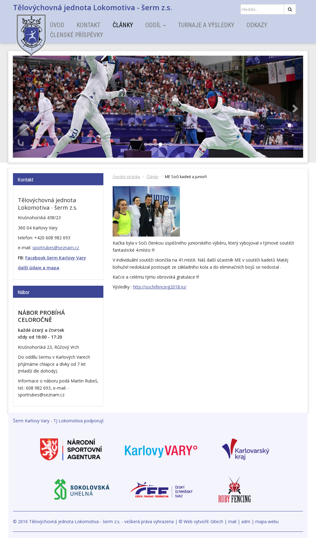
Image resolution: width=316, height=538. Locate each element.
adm (245, 521)
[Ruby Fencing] (234, 489)
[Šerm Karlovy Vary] (42, 31)
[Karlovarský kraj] (246, 449)
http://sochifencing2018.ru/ (159, 287)
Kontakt (88, 25)
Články (123, 25)
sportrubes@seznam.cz (55, 247)
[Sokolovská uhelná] (81, 489)
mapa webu (267, 521)
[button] (20, 107)
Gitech (216, 521)
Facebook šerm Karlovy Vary (55, 258)
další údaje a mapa (38, 268)
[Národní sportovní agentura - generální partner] (71, 449)
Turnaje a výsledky (206, 25)
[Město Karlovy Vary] (161, 449)
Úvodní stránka (126, 176)
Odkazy (257, 25)
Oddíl (154, 25)
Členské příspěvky (76, 35)
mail (232, 521)
